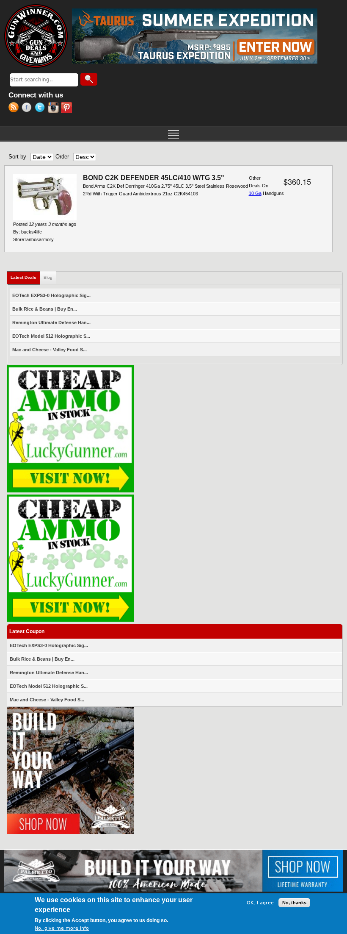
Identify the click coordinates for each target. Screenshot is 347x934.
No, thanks (294, 902)
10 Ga (255, 193)
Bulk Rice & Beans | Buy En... (44, 308)
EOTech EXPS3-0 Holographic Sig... (51, 295)
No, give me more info (62, 928)
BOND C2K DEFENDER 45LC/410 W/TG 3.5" (153, 177)
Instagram (54, 108)
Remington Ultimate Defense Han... (51, 322)
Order (62, 156)
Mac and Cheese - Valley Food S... (49, 349)
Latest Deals (25, 277)
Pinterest (67, 108)
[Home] (36, 36)
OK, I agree (260, 903)
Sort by (17, 156)
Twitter (41, 108)
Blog (48, 277)
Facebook (28, 108)
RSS (15, 108)
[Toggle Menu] (173, 133)
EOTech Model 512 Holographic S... (51, 336)
